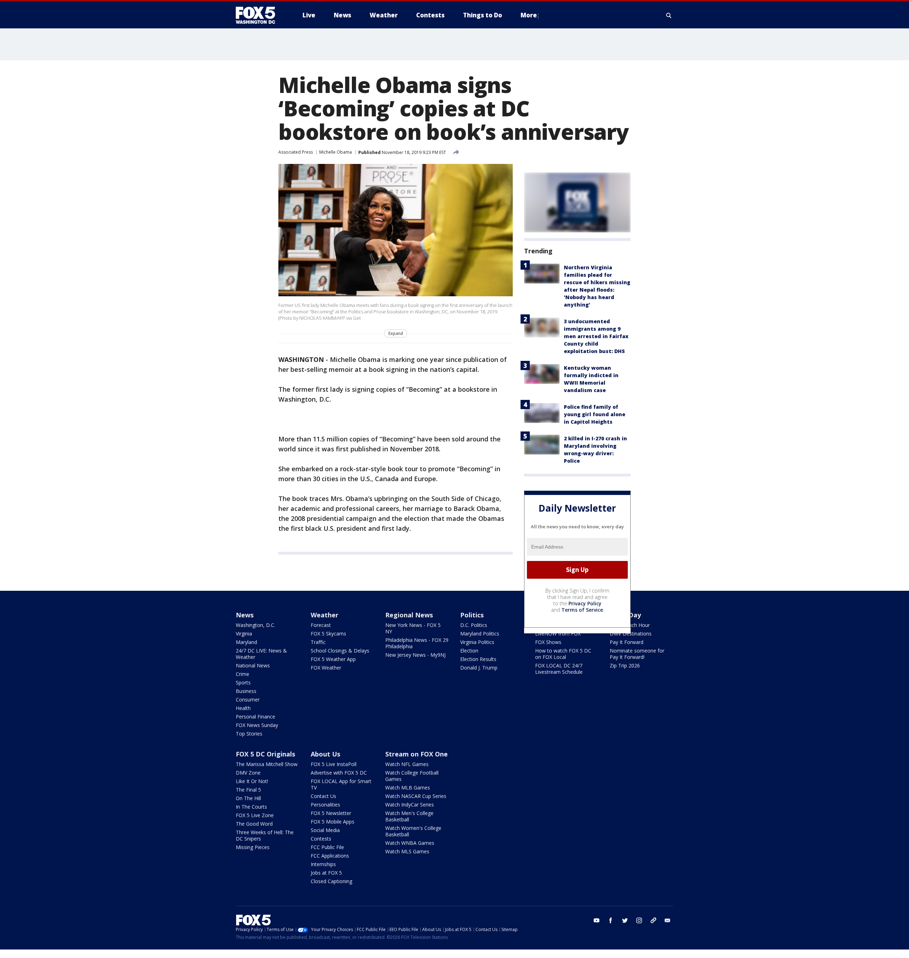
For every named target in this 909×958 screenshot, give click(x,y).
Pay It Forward (626, 642)
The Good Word (254, 823)
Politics (472, 615)
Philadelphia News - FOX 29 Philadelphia (416, 643)
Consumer (248, 699)
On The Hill (248, 798)
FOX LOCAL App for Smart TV (341, 784)
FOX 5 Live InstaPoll (333, 764)
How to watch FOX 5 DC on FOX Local (563, 653)
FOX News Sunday (257, 725)
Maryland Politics (479, 633)
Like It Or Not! (252, 781)
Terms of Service (582, 609)
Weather (324, 615)
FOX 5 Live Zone (255, 815)
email (667, 920)
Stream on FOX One (416, 754)
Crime (242, 674)
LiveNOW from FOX (558, 633)
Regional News (409, 615)
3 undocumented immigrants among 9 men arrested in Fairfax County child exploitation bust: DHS (596, 336)
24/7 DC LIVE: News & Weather (261, 653)
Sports (243, 682)
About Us (325, 754)
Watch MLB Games (407, 787)
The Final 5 (248, 789)
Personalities (325, 804)
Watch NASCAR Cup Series (415, 796)
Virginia (244, 633)
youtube (596, 920)
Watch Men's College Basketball (409, 816)
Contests (321, 838)
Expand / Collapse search (669, 15)
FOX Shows (548, 642)
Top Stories (249, 733)
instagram (639, 920)
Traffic (318, 642)
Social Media (325, 830)
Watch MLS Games (407, 851)
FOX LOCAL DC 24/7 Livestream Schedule (559, 668)
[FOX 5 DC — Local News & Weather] (259, 15)
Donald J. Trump (478, 667)
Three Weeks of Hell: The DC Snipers (265, 835)
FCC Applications (330, 855)
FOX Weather (326, 667)
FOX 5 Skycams (328, 633)
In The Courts (251, 806)
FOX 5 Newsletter (331, 813)
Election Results (478, 659)
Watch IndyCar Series (409, 804)
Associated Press (295, 152)
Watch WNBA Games (409, 842)
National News (253, 665)
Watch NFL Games (407, 764)
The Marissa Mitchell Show (267, 764)
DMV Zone (248, 772)
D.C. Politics (473, 625)
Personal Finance (255, 716)
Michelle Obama (335, 152)
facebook (610, 920)
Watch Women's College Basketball (413, 831)
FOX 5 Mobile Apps (332, 821)
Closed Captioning (331, 881)
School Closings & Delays (340, 650)
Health (243, 708)
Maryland (246, 642)
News (245, 615)
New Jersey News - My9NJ (415, 654)
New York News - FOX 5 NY (413, 628)
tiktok (653, 920)
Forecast (321, 625)
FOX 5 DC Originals (265, 754)
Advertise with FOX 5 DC (339, 772)
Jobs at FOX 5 (326, 872)
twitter (625, 920)
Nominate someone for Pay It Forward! (637, 653)
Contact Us (323, 796)
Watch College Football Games (412, 775)
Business (246, 691)
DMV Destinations (631, 633)
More (529, 15)
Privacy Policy (585, 603)
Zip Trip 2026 (625, 665)
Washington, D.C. (255, 625)
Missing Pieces (253, 847)
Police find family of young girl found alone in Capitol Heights (594, 414)
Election (469, 650)
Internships (323, 864)
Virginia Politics (477, 642)
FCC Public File (327, 847)
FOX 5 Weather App (333, 659)
